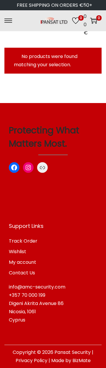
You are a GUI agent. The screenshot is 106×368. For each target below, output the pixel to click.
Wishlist (17, 251)
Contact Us (22, 272)
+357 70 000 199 (27, 295)
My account (22, 262)
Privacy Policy (31, 360)
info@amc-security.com (37, 287)
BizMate (81, 360)
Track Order (23, 241)
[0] (75, 20)
